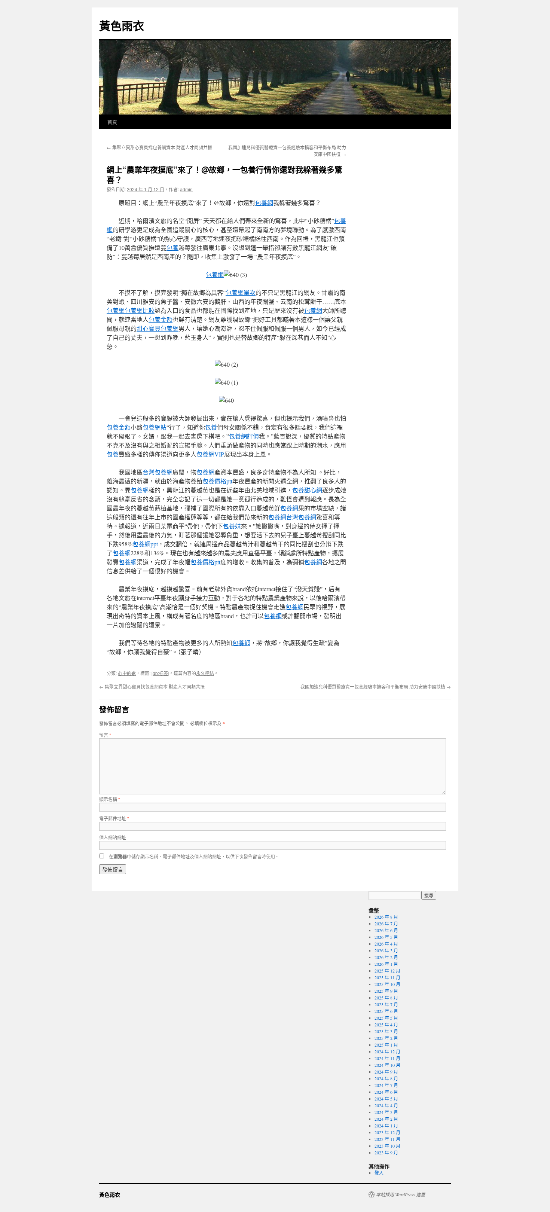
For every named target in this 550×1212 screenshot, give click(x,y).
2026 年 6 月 (386, 930)
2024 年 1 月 (386, 1126)
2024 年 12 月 (387, 1051)
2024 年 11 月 (387, 1058)
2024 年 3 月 (386, 1112)
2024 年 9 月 (386, 1072)
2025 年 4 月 (386, 1025)
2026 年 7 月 (386, 923)
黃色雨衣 (121, 25)
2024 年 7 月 (386, 1085)
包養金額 (160, 319)
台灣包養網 (157, 472)
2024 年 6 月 (386, 1092)
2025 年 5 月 (386, 1018)
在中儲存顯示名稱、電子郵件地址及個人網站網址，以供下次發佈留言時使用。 (194, 856)
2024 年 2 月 (386, 1119)
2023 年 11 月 (387, 1139)
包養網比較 (140, 310)
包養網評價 (244, 436)
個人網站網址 (112, 837)
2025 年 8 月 (386, 998)
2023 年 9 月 (386, 1152)
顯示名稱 (109, 799)
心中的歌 (127, 673)
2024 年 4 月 (386, 1105)
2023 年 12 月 (387, 1132)
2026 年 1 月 (386, 964)
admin (186, 189)
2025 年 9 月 (386, 991)
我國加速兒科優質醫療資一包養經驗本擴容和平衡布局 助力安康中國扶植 (375, 686)
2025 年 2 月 (386, 1038)
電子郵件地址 (114, 818)
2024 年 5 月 (386, 1099)
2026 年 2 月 (386, 957)
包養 (172, 247)
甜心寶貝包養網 (157, 328)
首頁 (112, 121)
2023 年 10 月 (387, 1146)
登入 (379, 1173)
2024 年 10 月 (387, 1065)
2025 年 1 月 (386, 1045)
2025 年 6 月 (386, 1011)
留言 (105, 735)
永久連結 (205, 673)
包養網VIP (210, 454)
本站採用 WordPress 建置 (400, 1194)
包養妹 (232, 526)
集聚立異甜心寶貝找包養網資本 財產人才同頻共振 (159, 147)
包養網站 (154, 427)
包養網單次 (241, 292)
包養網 (264, 203)
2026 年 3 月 (386, 950)
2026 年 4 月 (386, 944)
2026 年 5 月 (386, 937)
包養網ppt (145, 544)
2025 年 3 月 (386, 1031)
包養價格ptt (217, 481)
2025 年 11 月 (387, 977)
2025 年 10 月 (387, 984)
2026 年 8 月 (386, 917)
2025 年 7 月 (386, 1004)
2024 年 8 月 (386, 1078)
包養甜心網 (307, 490)
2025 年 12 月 (387, 971)
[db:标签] (160, 673)
